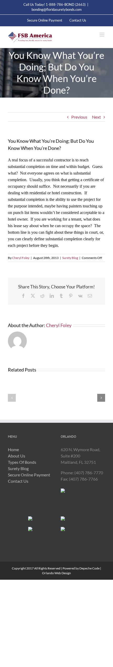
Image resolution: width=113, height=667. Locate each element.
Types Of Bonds (22, 462)
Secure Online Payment (29, 474)
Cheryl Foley (20, 258)
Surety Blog (70, 258)
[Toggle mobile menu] (102, 34)
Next (96, 116)
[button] (12, 398)
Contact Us (18, 480)
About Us (16, 455)
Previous (79, 116)
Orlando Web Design (56, 573)
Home (13, 449)
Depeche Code (89, 568)
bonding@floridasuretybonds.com (57, 9)
